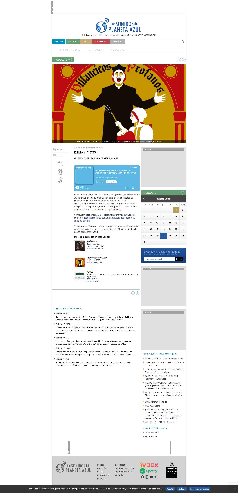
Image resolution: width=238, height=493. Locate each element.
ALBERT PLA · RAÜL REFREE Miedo (160, 422)
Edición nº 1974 (63, 313)
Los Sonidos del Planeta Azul (119, 25)
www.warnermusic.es (95, 248)
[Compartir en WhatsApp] (60, 164)
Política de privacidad (199, 489)
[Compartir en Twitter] (60, 180)
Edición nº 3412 (152, 432)
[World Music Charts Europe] (171, 470)
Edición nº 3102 (62, 337)
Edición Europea (68, 50)
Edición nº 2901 (63, 324)
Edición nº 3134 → (184, 59)
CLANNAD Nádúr (152, 405)
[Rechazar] (234, 488)
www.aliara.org (93, 281)
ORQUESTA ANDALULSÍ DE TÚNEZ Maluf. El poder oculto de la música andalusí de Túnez (164, 395)
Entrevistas (95, 50)
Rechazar (182, 489)
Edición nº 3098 (63, 348)
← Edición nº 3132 (179, 59)
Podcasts (117, 50)
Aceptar (170, 489)
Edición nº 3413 (151, 436)
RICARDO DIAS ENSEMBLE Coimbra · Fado (164, 358)
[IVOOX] (149, 464)
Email (59, 156)
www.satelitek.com (94, 262)
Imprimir (60, 150)
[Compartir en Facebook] (60, 172)
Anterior (144, 198)
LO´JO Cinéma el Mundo (156, 401)
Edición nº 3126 (62, 359)
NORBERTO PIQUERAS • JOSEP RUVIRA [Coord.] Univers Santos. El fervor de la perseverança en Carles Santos (163, 385)
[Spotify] (149, 471)
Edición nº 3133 (85, 152)
